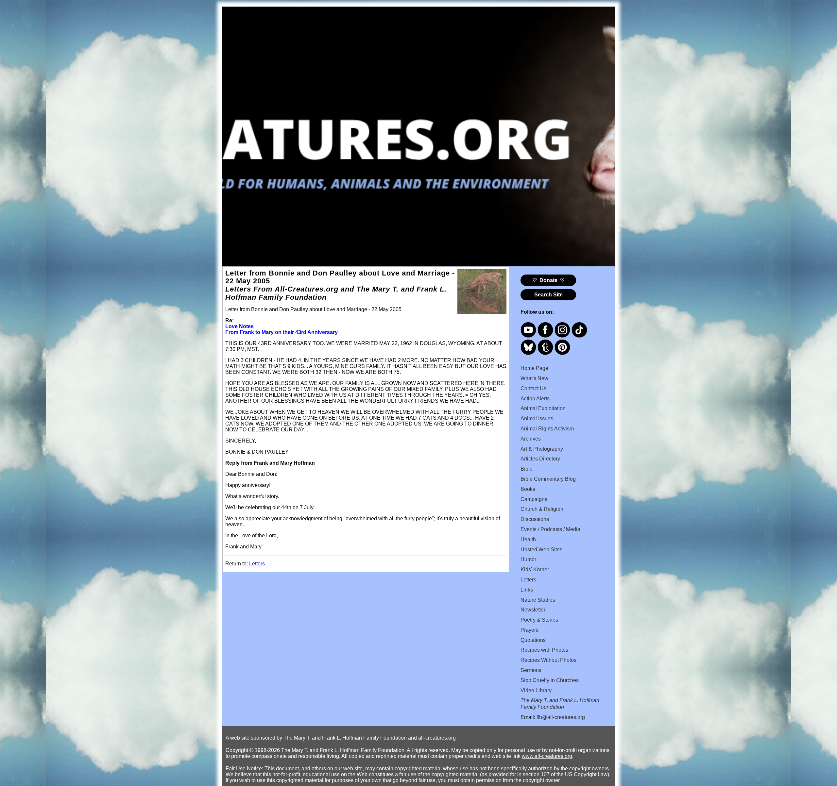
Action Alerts (535, 398)
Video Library (536, 690)
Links (527, 590)
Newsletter (533, 609)
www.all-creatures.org (547, 756)
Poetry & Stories (539, 620)
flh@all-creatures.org (561, 717)
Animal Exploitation (543, 408)
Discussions (535, 519)
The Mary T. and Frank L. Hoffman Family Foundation (345, 738)
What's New (534, 378)
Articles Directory (540, 458)
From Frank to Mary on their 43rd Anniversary (281, 332)
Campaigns (534, 499)
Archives (531, 439)
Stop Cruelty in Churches (550, 680)
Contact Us (533, 388)
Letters (257, 563)
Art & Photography (542, 449)
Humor (528, 559)
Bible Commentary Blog (548, 479)
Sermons (531, 670)
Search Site (548, 294)
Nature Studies (538, 600)
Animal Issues (537, 418)
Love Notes (239, 326)
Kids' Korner (535, 569)
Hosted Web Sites (541, 549)
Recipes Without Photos (548, 660)
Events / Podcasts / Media (550, 529)
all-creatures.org (437, 738)
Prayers (529, 630)
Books (528, 489)
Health (528, 539)
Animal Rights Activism (547, 428)
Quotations (533, 640)
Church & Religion (542, 509)
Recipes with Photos (544, 650)
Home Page (534, 368)
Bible (527, 469)
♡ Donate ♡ (548, 280)
